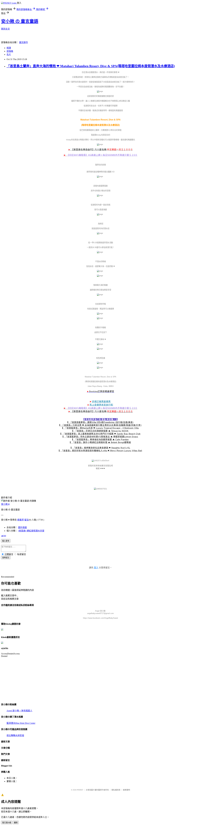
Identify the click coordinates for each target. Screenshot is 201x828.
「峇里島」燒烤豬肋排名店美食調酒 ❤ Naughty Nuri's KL (101, 448)
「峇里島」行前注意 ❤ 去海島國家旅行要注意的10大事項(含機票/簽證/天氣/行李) (101, 425)
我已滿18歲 (6, 823)
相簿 (9, 48)
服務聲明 (126, 790)
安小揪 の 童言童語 (19, 21)
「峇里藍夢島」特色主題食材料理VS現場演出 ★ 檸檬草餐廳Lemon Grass (101, 436)
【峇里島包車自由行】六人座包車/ (89, 149)
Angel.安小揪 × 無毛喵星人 (19, 710)
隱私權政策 (115, 790)
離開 (16, 823)
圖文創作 (23, 42)
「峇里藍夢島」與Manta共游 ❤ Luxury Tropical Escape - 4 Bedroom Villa (102, 428)
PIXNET (80, 790)
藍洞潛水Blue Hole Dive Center (21, 723)
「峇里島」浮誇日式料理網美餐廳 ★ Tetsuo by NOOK (102, 431)
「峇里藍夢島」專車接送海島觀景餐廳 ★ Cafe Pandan (102, 439)
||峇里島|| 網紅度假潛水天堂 (31, 531)
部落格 (10, 51)
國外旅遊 (22, 527)
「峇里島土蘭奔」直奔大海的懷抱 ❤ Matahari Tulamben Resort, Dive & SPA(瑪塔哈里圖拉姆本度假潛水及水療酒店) (91, 66)
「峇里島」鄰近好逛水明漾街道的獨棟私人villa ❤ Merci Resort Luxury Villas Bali (101, 450)
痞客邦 (20, 520)
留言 (26, 520)
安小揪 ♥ (5, 504)
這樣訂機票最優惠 (101, 401)
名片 (9, 54)
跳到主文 (5, 29)
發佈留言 (5, 558)
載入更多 (5, 541)
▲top (3, 535)
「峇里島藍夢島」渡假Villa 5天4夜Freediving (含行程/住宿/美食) (101, 422)
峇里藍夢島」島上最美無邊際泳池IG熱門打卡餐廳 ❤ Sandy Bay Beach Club (102, 434)
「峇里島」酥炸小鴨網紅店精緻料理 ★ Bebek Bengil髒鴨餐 (101, 442)
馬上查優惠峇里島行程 (101, 405)
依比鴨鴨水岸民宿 (15, 735)
